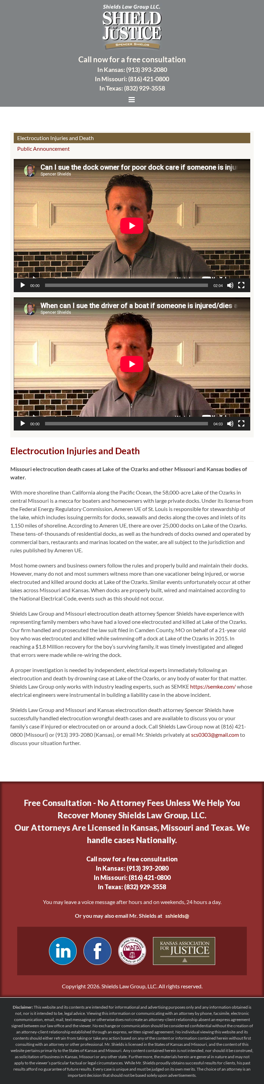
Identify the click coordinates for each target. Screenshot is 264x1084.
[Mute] (230, 285)
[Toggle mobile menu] (132, 99)
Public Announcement (43, 148)
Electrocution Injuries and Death (55, 138)
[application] (132, 225)
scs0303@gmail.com (215, 734)
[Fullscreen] (241, 285)
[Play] (22, 285)
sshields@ (177, 915)
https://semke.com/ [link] (213, 686)
